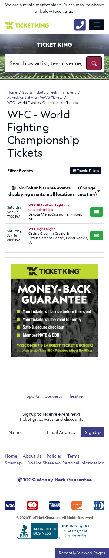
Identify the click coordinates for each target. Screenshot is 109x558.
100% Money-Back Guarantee (57, 479)
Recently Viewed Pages (82, 553)
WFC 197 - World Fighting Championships (48, 207)
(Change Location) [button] (87, 191)
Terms (73, 456)
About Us (32, 456)
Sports (33, 396)
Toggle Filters (87, 170)
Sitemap (13, 463)
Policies (54, 456)
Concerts (53, 396)
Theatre (75, 396)
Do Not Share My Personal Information (65, 463)
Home (11, 456)
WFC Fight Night (41, 228)
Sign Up (93, 432)
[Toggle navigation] (96, 24)
